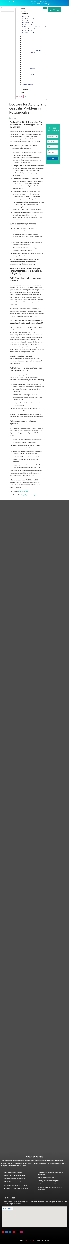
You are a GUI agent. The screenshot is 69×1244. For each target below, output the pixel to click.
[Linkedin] (10, 1232)
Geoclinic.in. (29, 1241)
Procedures (24, 90)
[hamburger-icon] (45, 8)
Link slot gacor (28, 84)
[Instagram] (21, 1232)
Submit (52, 159)
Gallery (23, 92)
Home (23, 8)
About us (23, 11)
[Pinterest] (14, 1232)
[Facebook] (6, 1232)
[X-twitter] (17, 1232)
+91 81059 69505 (23, 492)
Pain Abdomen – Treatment (31, 33)
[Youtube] (3, 1232)
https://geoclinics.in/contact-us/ (32, 495)
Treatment (24, 13)
